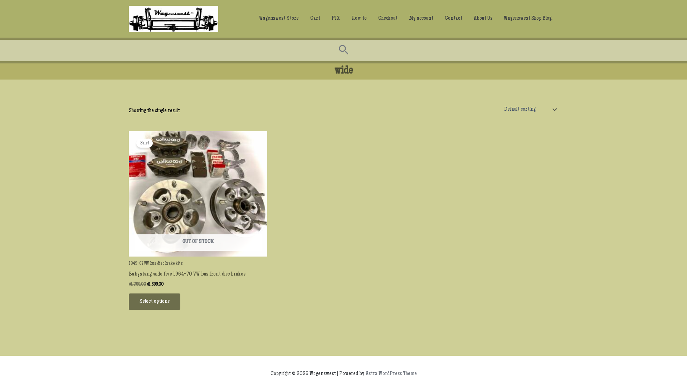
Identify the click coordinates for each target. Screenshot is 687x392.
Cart (315, 18)
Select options (155, 302)
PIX (336, 18)
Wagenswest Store (279, 18)
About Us (483, 18)
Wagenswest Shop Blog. (528, 18)
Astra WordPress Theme (391, 374)
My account (421, 18)
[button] (343, 50)
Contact (453, 18)
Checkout (388, 18)
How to (359, 18)
